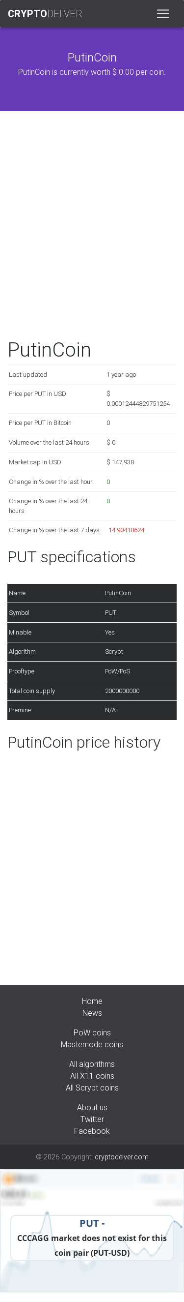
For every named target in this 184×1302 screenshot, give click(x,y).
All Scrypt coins (92, 1087)
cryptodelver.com (122, 1156)
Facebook (92, 1131)
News (92, 1013)
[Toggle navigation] (163, 13)
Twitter (92, 1119)
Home (92, 1001)
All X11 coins (92, 1076)
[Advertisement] (92, 227)
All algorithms (92, 1064)
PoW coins (92, 1032)
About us (92, 1107)
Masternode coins (92, 1044)
